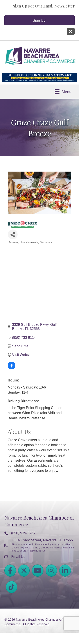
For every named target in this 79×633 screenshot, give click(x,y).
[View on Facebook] (11, 368)
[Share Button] (13, 234)
